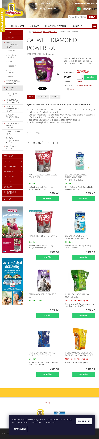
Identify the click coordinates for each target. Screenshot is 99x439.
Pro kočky (9, 38)
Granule (11, 50)
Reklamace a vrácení (55, 26)
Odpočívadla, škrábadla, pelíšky (12, 125)
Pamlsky (11, 61)
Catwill (80, 81)
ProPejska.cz (50, 402)
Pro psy (7, 32)
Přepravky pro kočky (13, 132)
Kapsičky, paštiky (12, 71)
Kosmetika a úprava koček (12, 101)
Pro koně (8, 156)
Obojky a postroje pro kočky (12, 117)
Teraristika (9, 176)
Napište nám (17, 26)
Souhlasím (84, 421)
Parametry (42, 97)
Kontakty (77, 26)
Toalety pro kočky (13, 94)
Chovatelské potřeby (10, 193)
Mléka (10, 76)
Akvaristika (9, 171)
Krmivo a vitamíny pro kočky (12, 44)
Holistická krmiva (12, 56)
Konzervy (12, 66)
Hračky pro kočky (11, 147)
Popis (31, 97)
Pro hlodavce (11, 166)
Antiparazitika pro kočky (12, 82)
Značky (7, 199)
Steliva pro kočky (11, 88)
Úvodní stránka (5, 26)
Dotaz (72, 89)
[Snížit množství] (82, 78)
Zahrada (8, 187)
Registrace (92, 3)
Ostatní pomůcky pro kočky (12, 140)
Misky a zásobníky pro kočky (13, 108)
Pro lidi (7, 181)
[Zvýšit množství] (82, 76)
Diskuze (55, 97)
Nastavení (20, 429)
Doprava (34, 26)
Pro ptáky (8, 161)
